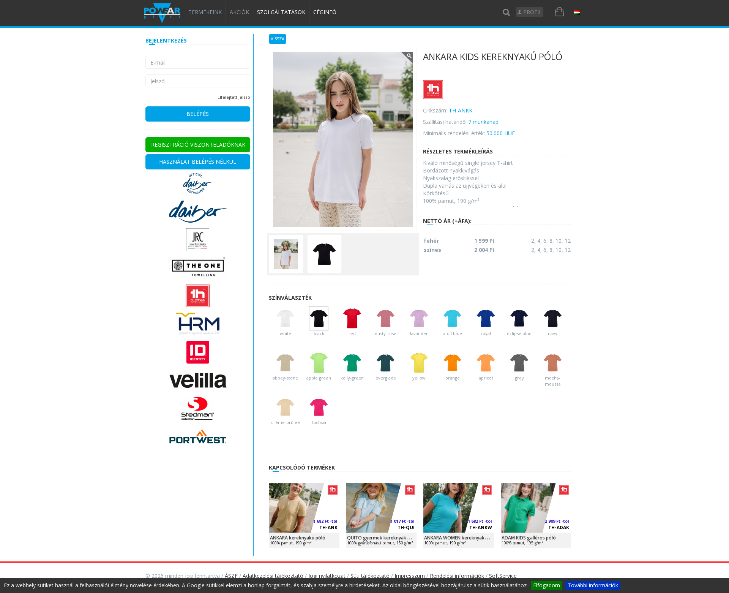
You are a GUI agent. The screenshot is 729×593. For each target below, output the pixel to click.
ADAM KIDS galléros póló (529, 537)
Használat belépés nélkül (197, 161)
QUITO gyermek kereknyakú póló (383, 537)
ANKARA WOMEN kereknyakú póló (461, 537)
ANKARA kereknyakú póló (297, 537)
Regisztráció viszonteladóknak (198, 144)
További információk (593, 585)
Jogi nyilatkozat (327, 575)
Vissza (277, 38)
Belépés (197, 113)
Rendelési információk (457, 575)
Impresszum (409, 575)
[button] (577, 12)
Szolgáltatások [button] (281, 12)
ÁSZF (231, 575)
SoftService (503, 575)
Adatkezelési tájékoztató (273, 575)
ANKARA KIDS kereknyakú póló (492, 57)
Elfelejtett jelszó (234, 97)
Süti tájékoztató (370, 575)
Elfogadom (546, 585)
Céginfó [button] (324, 12)
